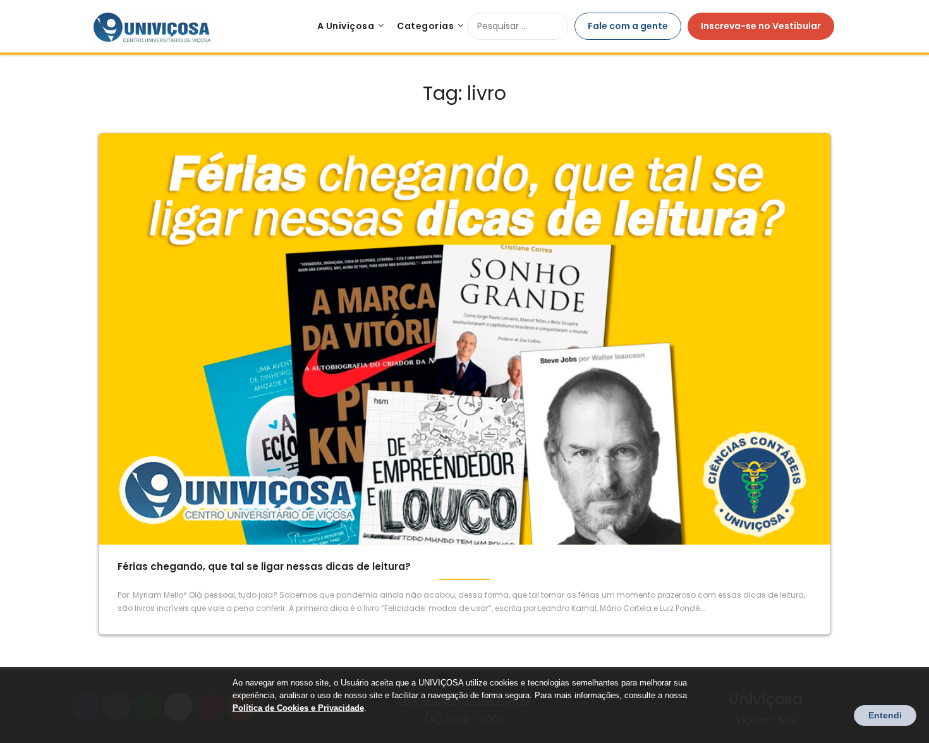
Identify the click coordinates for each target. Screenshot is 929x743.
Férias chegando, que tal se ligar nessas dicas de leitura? (264, 566)
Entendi (885, 715)
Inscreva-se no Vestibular (761, 26)
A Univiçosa (346, 26)
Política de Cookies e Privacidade (298, 708)
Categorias (425, 26)
